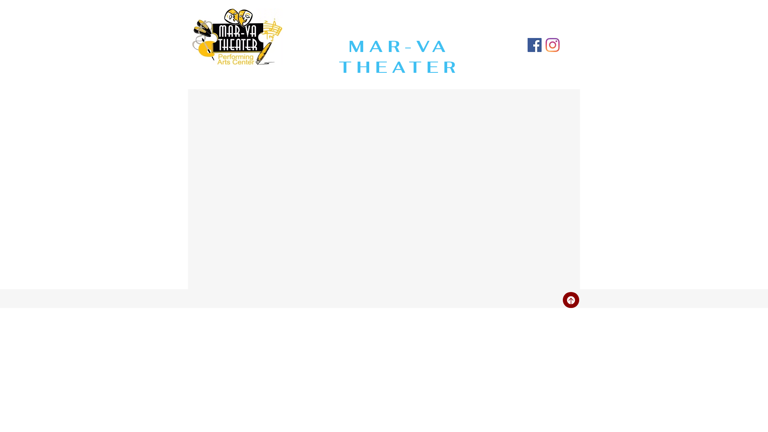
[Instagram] (553, 45)
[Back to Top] (571, 300)
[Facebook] (535, 45)
